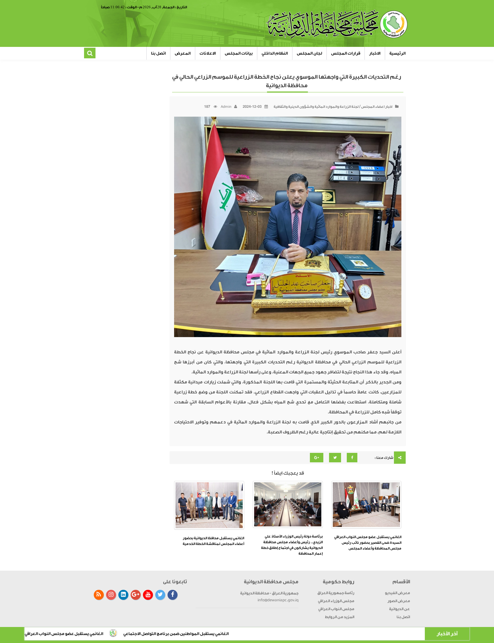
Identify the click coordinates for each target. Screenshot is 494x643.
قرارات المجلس (345, 53)
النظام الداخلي (275, 53)
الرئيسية (397, 53)
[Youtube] (148, 595)
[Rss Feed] (99, 595)
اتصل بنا (158, 53)
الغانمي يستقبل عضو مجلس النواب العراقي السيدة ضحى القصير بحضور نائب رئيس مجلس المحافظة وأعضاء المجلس (367, 542)
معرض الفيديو (397, 593)
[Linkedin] (123, 595)
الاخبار (375, 53)
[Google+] (136, 595)
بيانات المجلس (239, 53)
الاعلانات (208, 53)
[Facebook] (173, 595)
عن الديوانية (399, 609)
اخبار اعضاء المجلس (376, 107)
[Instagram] (111, 595)
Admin (226, 107)
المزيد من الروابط (339, 617)
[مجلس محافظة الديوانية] (337, 24)
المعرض (183, 53)
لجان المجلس (309, 53)
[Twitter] (160, 595)
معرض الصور (398, 601)
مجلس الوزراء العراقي (336, 601)
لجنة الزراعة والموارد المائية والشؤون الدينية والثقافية (316, 107)
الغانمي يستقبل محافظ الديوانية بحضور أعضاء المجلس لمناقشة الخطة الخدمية (213, 541)
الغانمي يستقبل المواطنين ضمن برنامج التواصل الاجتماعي (222, 633)
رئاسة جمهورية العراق (335, 593)
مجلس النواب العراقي (336, 609)
